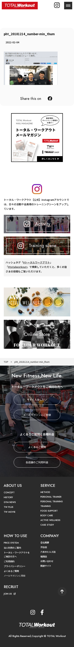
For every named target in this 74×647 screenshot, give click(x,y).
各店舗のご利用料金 (37, 462)
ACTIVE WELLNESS (50, 520)
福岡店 (43, 556)
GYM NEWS (10, 502)
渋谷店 (43, 547)
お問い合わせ (46, 561)
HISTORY (8, 497)
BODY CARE (46, 515)
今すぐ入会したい (37, 399)
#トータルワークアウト (36, 262)
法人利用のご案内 (12, 547)
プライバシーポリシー (14, 566)
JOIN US (8, 593)
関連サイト (45, 565)
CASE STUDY (47, 525)
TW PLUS (8, 507)
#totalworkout (17, 267)
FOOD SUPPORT (49, 511)
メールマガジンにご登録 (37, 415)
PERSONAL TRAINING (51, 501)
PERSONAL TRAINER (50, 496)
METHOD (45, 492)
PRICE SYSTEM (11, 542)
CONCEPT (9, 492)
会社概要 (44, 542)
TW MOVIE (9, 512)
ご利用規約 (9, 561)
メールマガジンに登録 (14, 575)
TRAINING (45, 506)
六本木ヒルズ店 (48, 551)
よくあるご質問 (37, 447)
